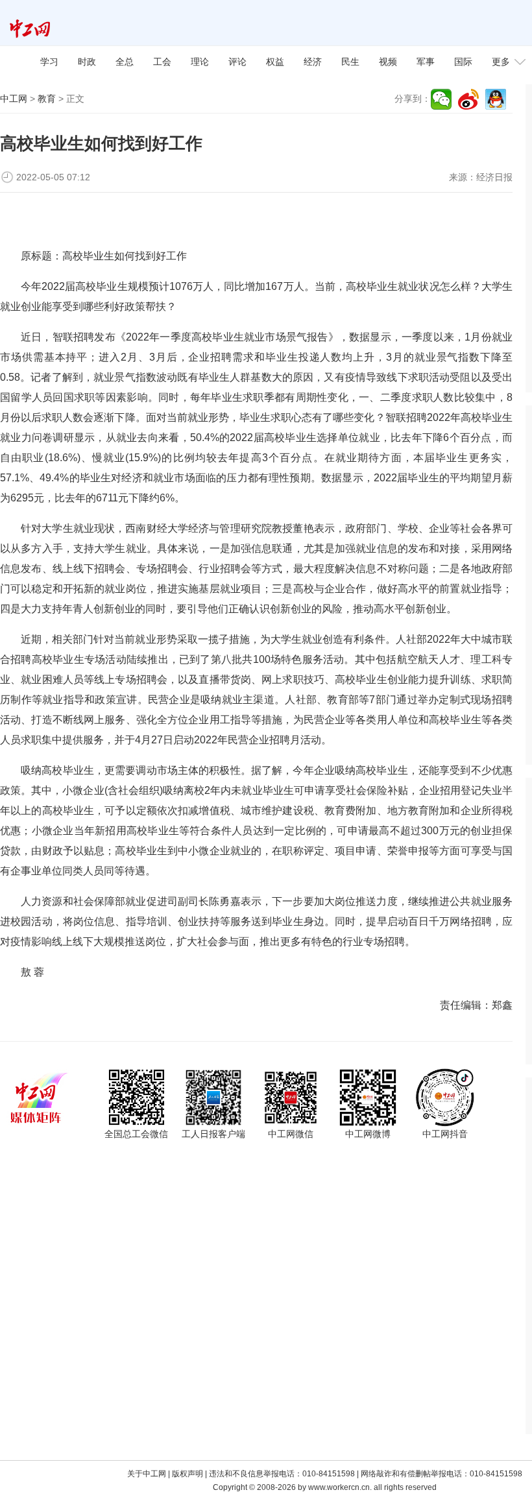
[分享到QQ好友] (495, 99)
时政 (87, 61)
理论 (200, 61)
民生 (350, 61)
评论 (237, 61)
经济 (313, 61)
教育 (47, 98)
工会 (162, 61)
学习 (49, 61)
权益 (275, 61)
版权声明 (187, 1473)
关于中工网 (146, 1473)
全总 (124, 61)
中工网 (13, 98)
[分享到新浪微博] (468, 99)
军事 (426, 61)
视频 (388, 61)
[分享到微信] (441, 99)
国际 (463, 61)
